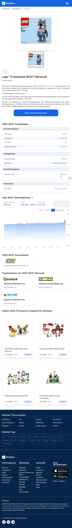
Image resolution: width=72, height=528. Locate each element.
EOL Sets (22, 482)
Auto (55, 436)
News (21, 489)
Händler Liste (23, 480)
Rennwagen (22, 436)
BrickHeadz (40, 423)
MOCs (38, 485)
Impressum (5, 482)
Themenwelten (24, 477)
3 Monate (47, 210)
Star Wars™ (57, 419)
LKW (62, 440)
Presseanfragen (7, 477)
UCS (29, 436)
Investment (39, 470)
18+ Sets (22, 484)
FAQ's (4, 473)
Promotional (63, 138)
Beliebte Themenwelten (14, 415)
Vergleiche (39, 477)
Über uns (5, 468)
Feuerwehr (31, 440)
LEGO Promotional (51, 86)
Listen (38, 487)
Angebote (22, 468)
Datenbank (22, 470)
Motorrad (45, 440)
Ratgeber (39, 473)
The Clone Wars (7, 443)
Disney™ (39, 419)
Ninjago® (5, 426)
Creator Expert (41, 426)
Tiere (50, 436)
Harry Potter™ (57, 423)
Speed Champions (8, 423)
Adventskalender (12, 436)
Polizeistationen (22, 440)
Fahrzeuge (43, 436)
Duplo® (21, 423)
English (55, 481)
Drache (61, 436)
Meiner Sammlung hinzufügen (36, 113)
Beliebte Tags (9, 432)
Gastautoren (6, 470)
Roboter (13, 440)
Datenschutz (6, 480)
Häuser (38, 440)
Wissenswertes (41, 482)
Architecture (6, 419)
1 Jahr (53, 210)
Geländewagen (54, 440)
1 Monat (41, 210)
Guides (38, 468)
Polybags (5, 71)
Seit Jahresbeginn (61, 210)
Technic (21, 426)
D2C (4, 436)
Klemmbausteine (41, 480)
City (20, 419)
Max (68, 210)
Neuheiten (22, 487)
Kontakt (4, 475)
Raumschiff (6, 440)
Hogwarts (35, 436)
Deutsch (62, 481)
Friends (55, 426)
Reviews (39, 475)
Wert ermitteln (24, 492)
